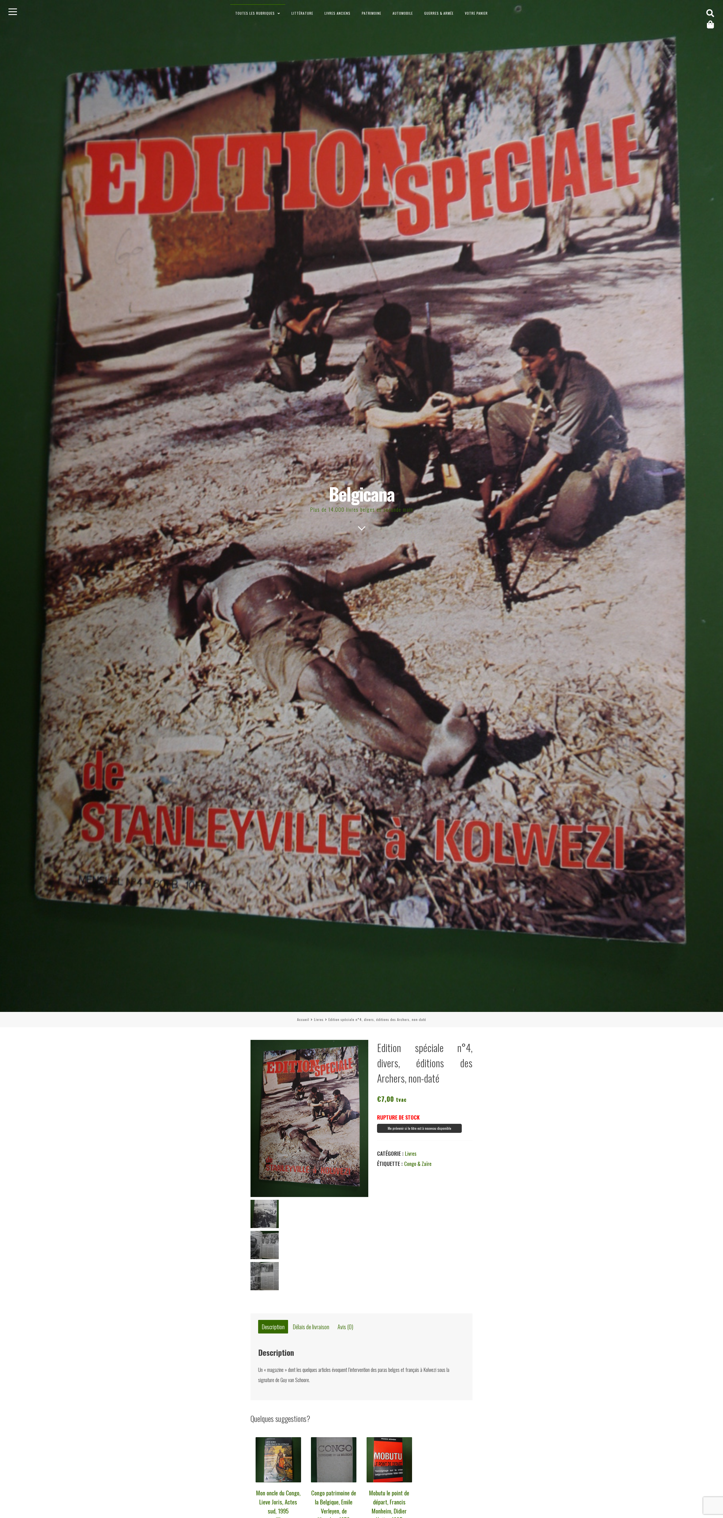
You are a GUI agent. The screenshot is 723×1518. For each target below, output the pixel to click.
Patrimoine (371, 13)
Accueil (303, 1019)
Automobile (403, 13)
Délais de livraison (311, 1326)
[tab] (273, 1327)
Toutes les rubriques (255, 13)
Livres (319, 1019)
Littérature (302, 13)
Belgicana (362, 493)
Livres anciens (337, 13)
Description (273, 1326)
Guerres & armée (439, 13)
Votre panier (476, 13)
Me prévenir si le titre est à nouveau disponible (419, 1128)
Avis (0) (345, 1326)
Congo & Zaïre (418, 1163)
